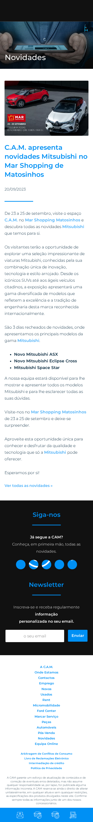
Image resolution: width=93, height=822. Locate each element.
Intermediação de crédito (46, 763)
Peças (46, 722)
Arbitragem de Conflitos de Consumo (46, 753)
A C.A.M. (46, 667)
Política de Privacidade (46, 768)
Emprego (46, 683)
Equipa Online (46, 744)
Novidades (46, 738)
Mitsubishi (28, 340)
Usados (46, 694)
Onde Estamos (46, 672)
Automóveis (46, 727)
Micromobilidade (46, 705)
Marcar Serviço (46, 716)
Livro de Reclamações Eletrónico (46, 758)
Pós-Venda (46, 733)
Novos (46, 689)
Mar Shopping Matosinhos (52, 220)
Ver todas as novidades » (29, 485)
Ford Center (46, 711)
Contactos (46, 678)
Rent (46, 700)
